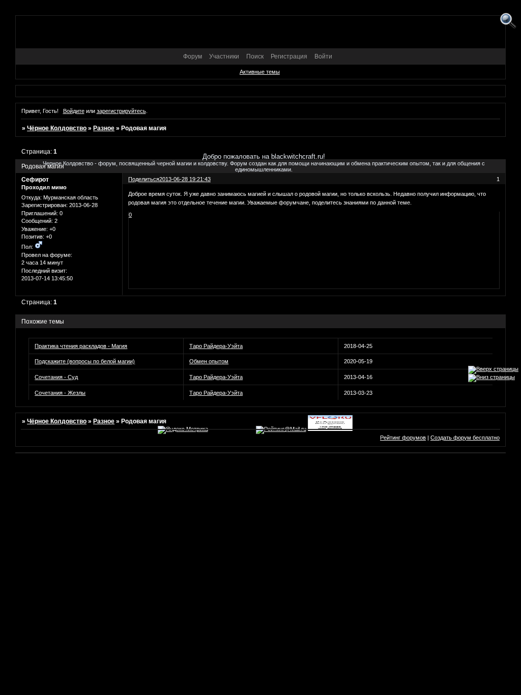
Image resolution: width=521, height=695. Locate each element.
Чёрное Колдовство (56, 128)
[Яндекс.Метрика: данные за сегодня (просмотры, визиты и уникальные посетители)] (183, 430)
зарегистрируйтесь (121, 111)
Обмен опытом (208, 361)
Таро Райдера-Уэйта (216, 346)
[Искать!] (508, 21)
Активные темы (260, 72)
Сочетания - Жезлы (60, 393)
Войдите (73, 111)
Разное (103, 128)
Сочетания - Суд (56, 377)
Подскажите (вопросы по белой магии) (85, 361)
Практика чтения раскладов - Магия (81, 346)
